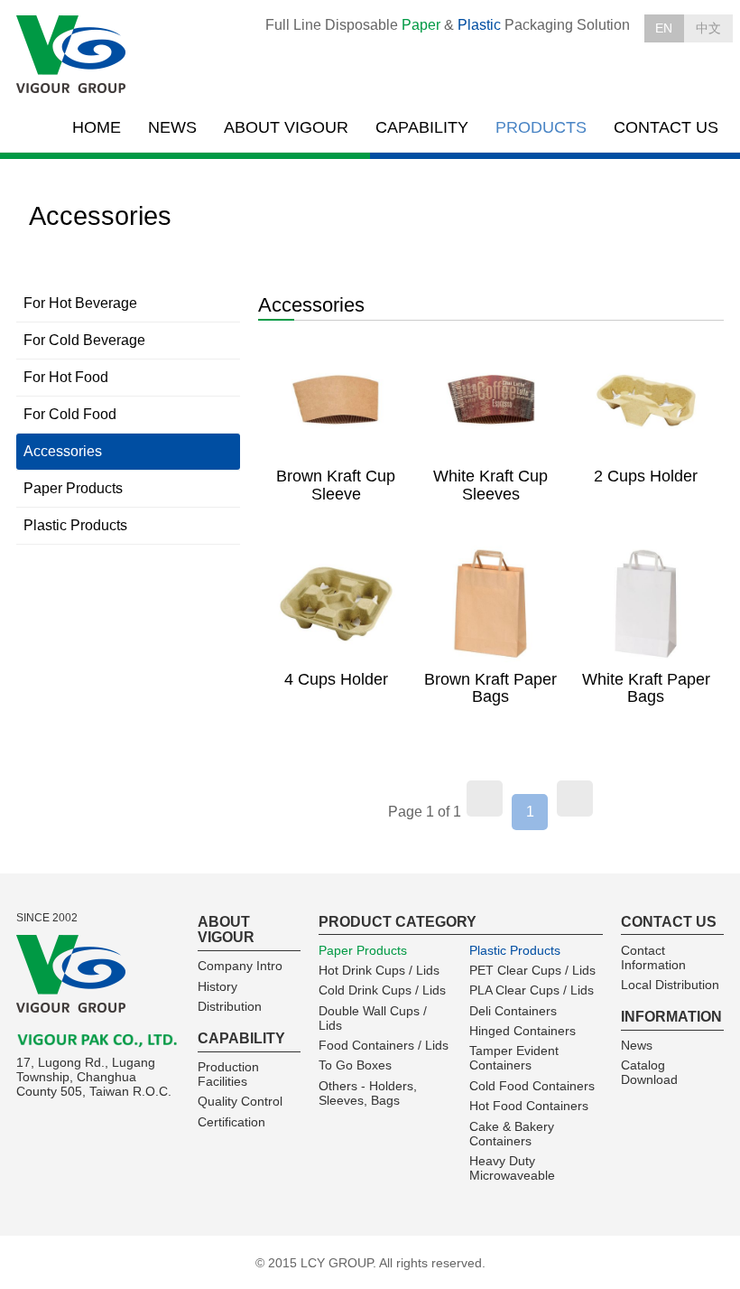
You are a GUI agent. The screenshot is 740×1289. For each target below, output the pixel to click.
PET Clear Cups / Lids (532, 970)
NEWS (172, 127)
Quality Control (240, 1101)
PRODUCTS (541, 127)
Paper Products (73, 488)
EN (663, 28)
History (217, 986)
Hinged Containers (522, 1030)
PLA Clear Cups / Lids (531, 990)
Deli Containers (513, 1011)
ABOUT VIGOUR (286, 127)
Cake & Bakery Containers (511, 1133)
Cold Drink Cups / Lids (382, 990)
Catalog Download (649, 1072)
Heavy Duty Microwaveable (512, 1168)
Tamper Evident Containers (514, 1057)
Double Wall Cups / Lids (373, 1018)
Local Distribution (670, 984)
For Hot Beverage (80, 303)
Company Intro (240, 965)
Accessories (62, 451)
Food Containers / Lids (384, 1045)
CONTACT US (666, 127)
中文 (708, 28)
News (636, 1045)
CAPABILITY (421, 127)
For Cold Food (69, 414)
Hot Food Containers (528, 1105)
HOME (96, 127)
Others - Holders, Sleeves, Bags (368, 1093)
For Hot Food (65, 377)
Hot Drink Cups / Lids (379, 970)
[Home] (72, 55)
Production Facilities (228, 1074)
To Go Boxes (355, 1065)
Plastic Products (75, 525)
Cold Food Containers (532, 1086)
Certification (231, 1122)
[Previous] (485, 798)
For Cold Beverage (84, 340)
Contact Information (653, 957)
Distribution (230, 1006)
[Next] (575, 798)
